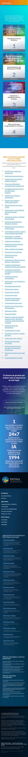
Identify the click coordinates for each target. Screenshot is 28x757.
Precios (3, 498)
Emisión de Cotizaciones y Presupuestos (14, 307)
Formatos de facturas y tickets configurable (13, 299)
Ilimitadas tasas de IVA (13, 286)
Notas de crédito (11, 311)
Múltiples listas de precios (14, 176)
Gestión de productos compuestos (12, 196)
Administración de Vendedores (11, 326)
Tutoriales (4, 506)
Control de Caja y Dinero (13, 338)
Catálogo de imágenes (12, 241)
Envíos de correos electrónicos (11, 256)
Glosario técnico (6, 511)
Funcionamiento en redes (13, 358)
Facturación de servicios (13, 303)
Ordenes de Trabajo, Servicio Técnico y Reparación (15, 261)
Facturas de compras (12, 292)
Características (6, 496)
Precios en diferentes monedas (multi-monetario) (14, 185)
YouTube (4, 522)
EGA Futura (15, 479)
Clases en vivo (6, 514)
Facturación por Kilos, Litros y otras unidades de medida (15, 232)
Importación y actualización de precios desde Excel (14, 212)
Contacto (4, 520)
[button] (25, 2)
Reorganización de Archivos (14, 39)
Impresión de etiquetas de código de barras (14, 245)
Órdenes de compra (12, 289)
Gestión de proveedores (13, 252)
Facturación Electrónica (12, 349)
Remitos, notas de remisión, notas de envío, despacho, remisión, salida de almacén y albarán (14, 319)
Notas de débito (10, 314)
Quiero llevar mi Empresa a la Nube (14, 402)
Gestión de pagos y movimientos (11, 277)
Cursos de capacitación (9, 509)
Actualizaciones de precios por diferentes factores (14, 190)
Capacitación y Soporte (9, 504)
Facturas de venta (11, 295)
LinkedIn (4, 524)
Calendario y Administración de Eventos (14, 97)
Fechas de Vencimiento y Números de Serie (13, 222)
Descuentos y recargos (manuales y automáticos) (14, 237)
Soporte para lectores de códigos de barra (13, 180)
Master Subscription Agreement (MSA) (14, 744)
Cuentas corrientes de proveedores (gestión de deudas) (13, 271)
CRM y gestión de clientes (14, 249)
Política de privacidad (6, 743)
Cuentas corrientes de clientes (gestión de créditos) (15, 266)
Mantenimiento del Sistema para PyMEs (14, 68)
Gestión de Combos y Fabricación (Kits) (12, 201)
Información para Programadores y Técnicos (14, 125)
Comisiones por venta (12, 330)
